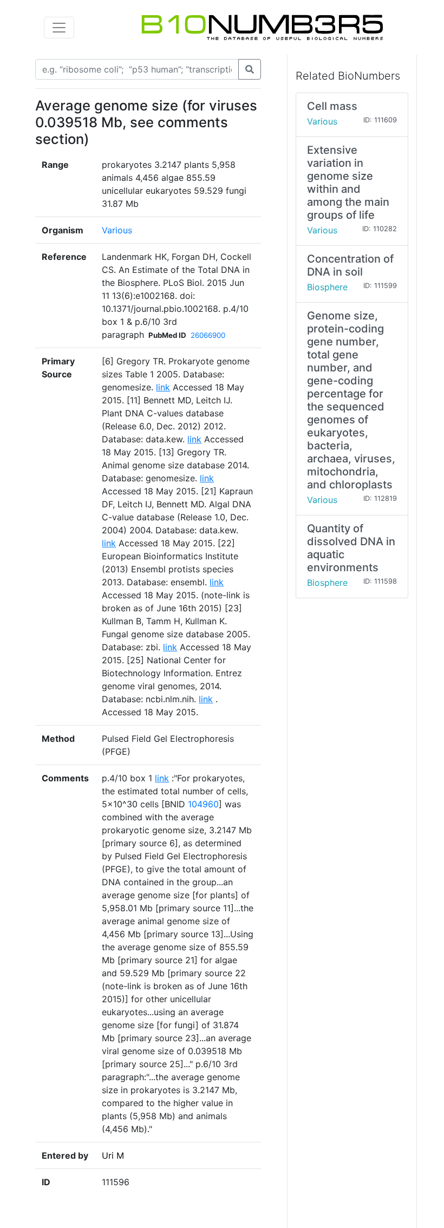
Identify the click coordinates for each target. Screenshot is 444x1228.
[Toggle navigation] (59, 27)
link (163, 387)
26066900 (208, 335)
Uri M (113, 1155)
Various (117, 230)
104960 (203, 804)
